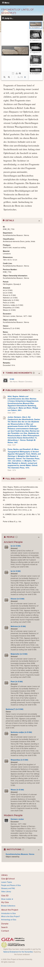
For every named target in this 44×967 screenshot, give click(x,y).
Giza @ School (8, 879)
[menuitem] (22, 899)
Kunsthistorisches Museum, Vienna (20, 854)
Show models (6, 899)
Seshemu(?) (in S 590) (14, 709)
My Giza (5, 902)
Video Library (6, 891)
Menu (6, 3)
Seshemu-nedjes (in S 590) (21, 732)
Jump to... (8, 18)
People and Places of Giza (11, 885)
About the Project (9, 910)
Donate (4, 924)
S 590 (12, 379)
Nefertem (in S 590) (18, 626)
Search (4, 927)
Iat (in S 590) (16, 546)
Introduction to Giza (8, 913)
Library (4, 875)
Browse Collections (8, 905)
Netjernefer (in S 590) (19, 654)
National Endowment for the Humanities (18, 952)
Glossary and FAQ (8, 888)
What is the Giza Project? (10, 916)
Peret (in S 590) (17, 681)
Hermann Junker (17, 819)
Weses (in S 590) (17, 789)
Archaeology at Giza (8, 919)
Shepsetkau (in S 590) (19, 760)
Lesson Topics (6, 882)
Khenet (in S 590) (17, 598)
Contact (5, 931)
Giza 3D (4, 896)
